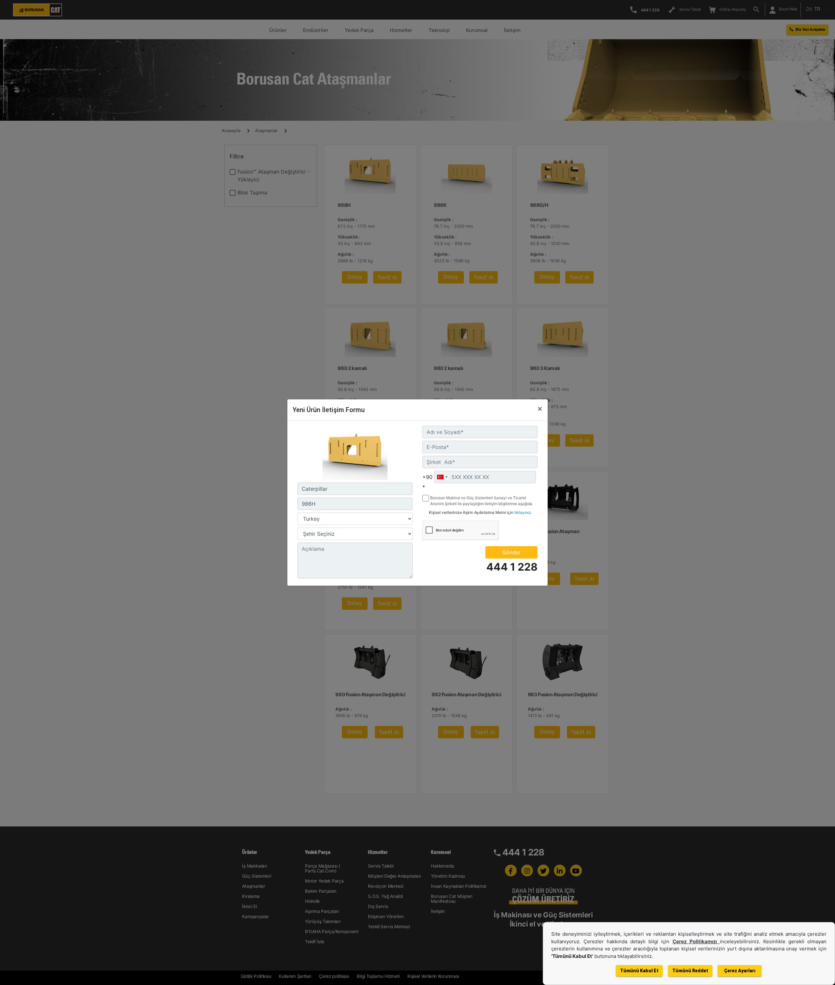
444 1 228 (512, 567)
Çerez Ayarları (739, 970)
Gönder (511, 552)
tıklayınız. (523, 512)
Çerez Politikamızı (696, 941)
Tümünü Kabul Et (639, 970)
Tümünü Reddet (690, 970)
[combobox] (441, 477)
